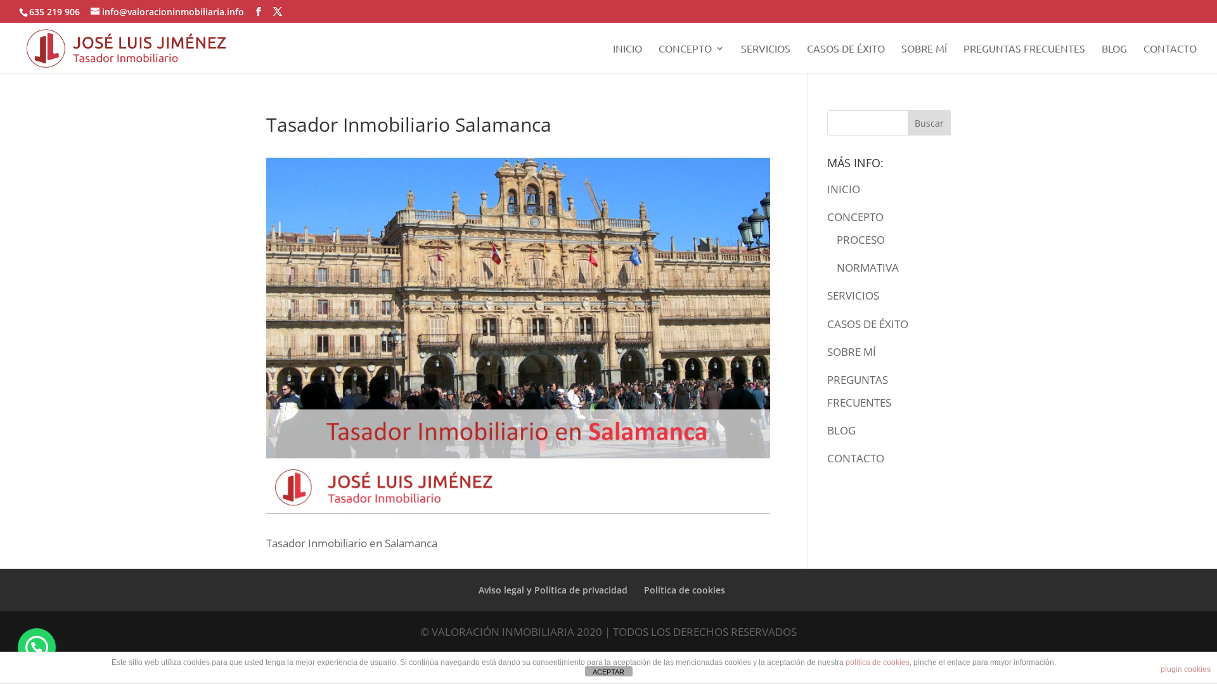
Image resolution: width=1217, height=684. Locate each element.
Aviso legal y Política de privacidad (553, 590)
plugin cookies (1186, 669)
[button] (37, 647)
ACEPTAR (608, 672)
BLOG (1114, 49)
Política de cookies (684, 590)
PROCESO (861, 239)
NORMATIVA (868, 267)
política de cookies (878, 662)
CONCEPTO (685, 49)
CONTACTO (1170, 49)
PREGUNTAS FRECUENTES (1024, 49)
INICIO (627, 49)
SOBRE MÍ (924, 49)
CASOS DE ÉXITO (846, 49)
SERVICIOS (765, 49)
